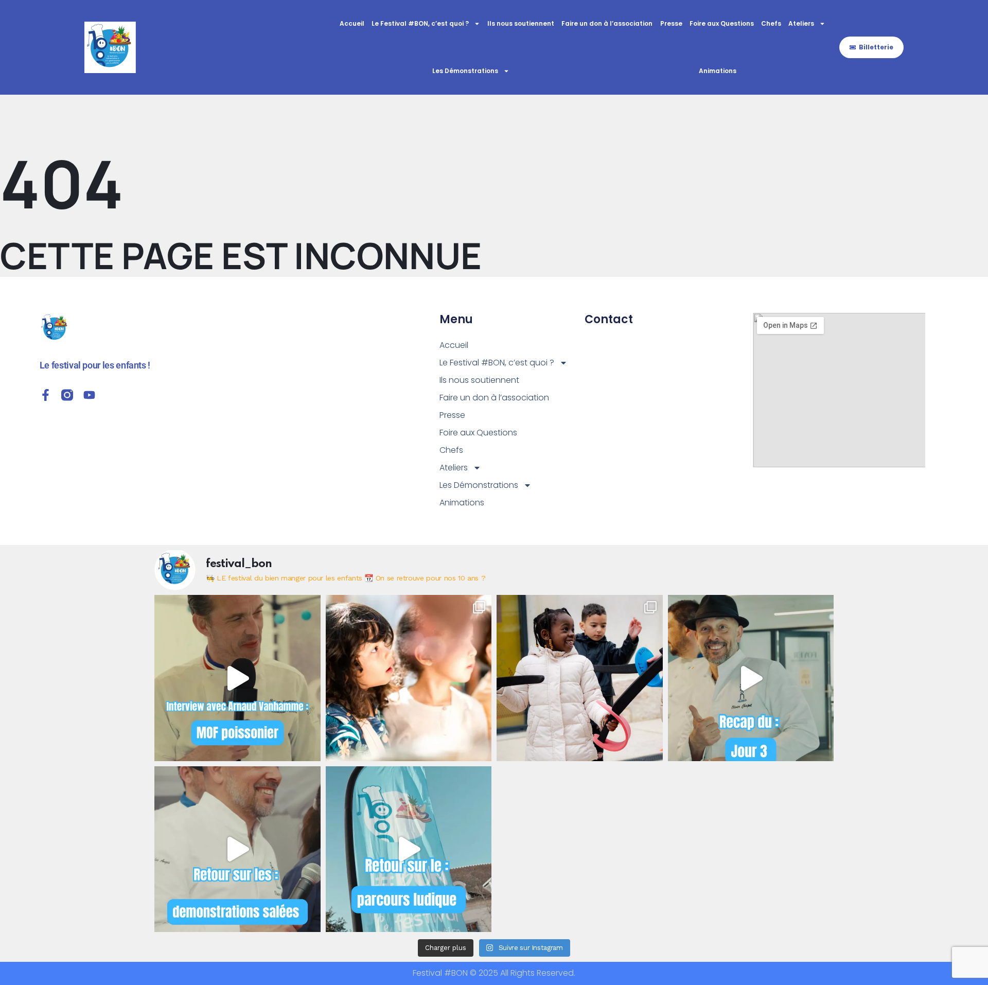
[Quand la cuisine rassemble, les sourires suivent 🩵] (580, 678)
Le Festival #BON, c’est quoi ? (420, 23)
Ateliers (801, 23)
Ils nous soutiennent (520, 23)
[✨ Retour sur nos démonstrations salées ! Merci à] (237, 849)
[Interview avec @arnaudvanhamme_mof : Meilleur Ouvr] (237, 678)
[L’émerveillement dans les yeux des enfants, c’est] (409, 678)
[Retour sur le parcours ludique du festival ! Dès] (409, 849)
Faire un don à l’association (606, 23)
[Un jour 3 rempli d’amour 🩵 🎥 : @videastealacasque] (751, 678)
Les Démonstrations (465, 70)
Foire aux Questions (722, 23)
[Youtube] (89, 395)
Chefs (771, 23)
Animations (717, 70)
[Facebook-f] (45, 395)
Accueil (352, 23)
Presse (671, 23)
